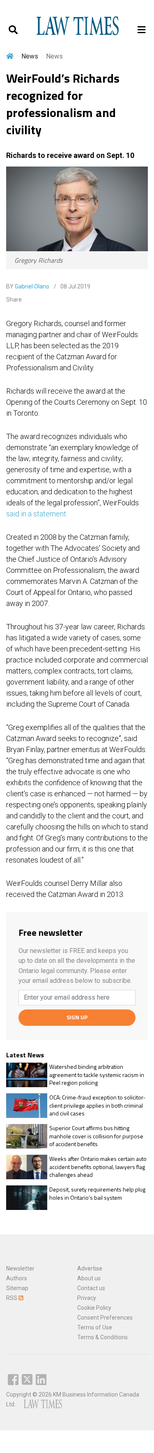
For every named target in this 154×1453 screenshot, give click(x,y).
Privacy (86, 1298)
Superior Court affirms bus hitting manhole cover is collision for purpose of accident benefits (96, 1136)
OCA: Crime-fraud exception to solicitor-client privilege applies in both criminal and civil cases (97, 1105)
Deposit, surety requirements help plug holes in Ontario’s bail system (97, 1193)
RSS (12, 1298)
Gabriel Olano (32, 286)
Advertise (89, 1268)
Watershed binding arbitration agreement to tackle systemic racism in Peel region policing (96, 1075)
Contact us (91, 1288)
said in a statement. (36, 513)
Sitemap (17, 1288)
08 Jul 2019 (74, 286)
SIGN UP (77, 1017)
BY (27, 286)
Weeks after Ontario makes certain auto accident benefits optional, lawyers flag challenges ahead (98, 1167)
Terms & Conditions (102, 1337)
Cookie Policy (94, 1307)
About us (89, 1278)
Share (14, 299)
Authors (16, 1278)
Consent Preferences (105, 1317)
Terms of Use (94, 1327)
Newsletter (20, 1268)
